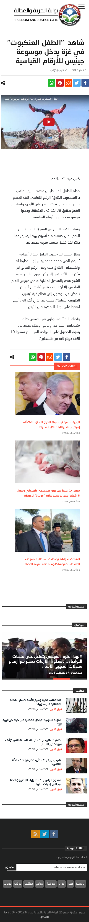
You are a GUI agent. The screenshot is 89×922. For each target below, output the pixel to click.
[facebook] (85, 83)
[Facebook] (54, 834)
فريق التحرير (76, 672)
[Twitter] (44, 834)
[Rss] (35, 834)
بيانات (17, 883)
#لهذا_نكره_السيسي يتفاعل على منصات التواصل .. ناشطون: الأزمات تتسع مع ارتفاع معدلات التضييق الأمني (45, 661)
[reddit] (68, 83)
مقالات (28, 883)
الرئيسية (80, 883)
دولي (39, 883)
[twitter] (77, 83)
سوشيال (50, 883)
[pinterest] (60, 83)
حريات (7, 883)
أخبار (70, 883)
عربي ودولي (57, 70)
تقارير (62, 883)
